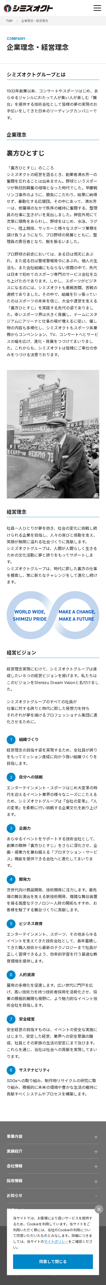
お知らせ (14, 1195)
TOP (9, 21)
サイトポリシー (56, 1241)
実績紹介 (14, 1151)
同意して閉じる (53, 1261)
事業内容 (14, 1136)
